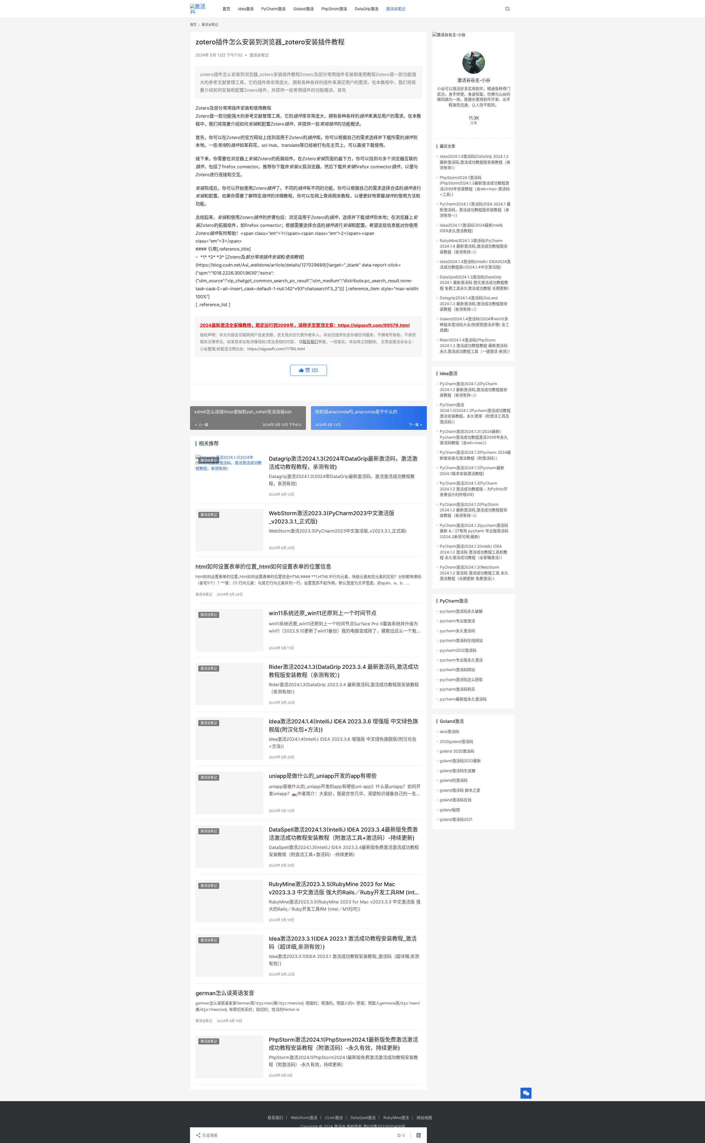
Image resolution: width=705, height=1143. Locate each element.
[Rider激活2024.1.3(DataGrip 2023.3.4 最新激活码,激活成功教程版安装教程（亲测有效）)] (229, 684)
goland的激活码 (454, 780)
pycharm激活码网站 (457, 669)
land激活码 (449, 731)
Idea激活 (246, 8)
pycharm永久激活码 (457, 630)
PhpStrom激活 (334, 8)
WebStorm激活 (304, 1117)
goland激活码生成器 (457, 770)
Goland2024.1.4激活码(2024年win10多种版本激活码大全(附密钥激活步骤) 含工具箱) (474, 324)
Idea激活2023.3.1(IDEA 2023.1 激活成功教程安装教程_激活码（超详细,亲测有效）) (343, 942)
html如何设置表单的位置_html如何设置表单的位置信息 (263, 566)
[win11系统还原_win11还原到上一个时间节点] (229, 630)
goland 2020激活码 (457, 751)
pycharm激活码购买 (457, 689)
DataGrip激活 (366, 8)
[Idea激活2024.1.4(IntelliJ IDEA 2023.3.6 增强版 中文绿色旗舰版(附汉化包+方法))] (229, 738)
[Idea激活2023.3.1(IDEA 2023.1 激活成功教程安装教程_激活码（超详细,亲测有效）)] (229, 956)
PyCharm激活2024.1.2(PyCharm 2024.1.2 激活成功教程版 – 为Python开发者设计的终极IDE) (474, 489)
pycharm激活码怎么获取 (461, 679)
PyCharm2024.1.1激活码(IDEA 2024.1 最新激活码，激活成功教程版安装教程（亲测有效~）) (475, 210)
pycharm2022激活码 (458, 650)
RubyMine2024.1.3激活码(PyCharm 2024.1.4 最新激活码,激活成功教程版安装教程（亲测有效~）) (474, 246)
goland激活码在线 (455, 799)
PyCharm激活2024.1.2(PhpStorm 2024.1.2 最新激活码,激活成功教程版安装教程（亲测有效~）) (473, 510)
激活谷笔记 (395, 8)
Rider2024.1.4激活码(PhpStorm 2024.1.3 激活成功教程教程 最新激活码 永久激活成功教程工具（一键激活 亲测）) (475, 346)
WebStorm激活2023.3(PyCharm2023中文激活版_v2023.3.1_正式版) (331, 517)
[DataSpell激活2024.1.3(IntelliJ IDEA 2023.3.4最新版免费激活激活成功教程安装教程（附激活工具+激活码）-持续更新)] (229, 847)
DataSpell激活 (363, 1117)
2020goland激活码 (456, 741)
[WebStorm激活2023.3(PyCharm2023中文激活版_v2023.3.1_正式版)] (229, 530)
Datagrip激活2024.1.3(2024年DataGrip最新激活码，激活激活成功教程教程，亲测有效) (343, 462)
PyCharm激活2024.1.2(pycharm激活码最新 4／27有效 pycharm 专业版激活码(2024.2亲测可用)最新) (474, 531)
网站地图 (424, 1117)
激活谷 (340, 1126)
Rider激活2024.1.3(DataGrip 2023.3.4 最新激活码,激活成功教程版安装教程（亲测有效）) (344, 671)
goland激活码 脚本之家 (460, 790)
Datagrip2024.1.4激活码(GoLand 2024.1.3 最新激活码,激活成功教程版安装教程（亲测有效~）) (474, 303)
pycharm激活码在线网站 (461, 640)
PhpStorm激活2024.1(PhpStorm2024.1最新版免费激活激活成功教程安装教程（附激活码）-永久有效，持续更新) (343, 1043)
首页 (226, 8)
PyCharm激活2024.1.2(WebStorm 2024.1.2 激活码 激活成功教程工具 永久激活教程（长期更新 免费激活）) (474, 573)
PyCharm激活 (273, 8)
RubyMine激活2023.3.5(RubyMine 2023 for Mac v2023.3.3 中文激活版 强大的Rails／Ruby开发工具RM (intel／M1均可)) (344, 888)
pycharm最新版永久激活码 (463, 699)
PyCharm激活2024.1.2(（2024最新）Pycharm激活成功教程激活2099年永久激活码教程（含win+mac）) (474, 437)
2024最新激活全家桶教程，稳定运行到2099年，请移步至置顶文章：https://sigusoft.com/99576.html (305, 325)
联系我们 (310, 341)
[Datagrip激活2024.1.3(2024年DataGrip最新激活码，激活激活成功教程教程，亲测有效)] (229, 476)
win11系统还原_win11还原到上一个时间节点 (322, 613)
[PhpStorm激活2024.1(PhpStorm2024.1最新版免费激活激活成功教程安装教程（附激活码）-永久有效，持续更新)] (229, 1057)
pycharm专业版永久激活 (461, 660)
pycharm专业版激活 (457, 620)
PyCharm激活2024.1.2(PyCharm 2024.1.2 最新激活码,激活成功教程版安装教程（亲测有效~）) (473, 389)
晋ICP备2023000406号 (384, 1126)
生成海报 (209, 1135)
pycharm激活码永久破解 (461, 611)
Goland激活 (303, 8)
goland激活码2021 (456, 819)
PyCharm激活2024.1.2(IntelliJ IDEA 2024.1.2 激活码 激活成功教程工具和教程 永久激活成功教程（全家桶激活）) (473, 552)
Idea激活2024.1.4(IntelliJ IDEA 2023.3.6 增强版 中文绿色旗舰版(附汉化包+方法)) (343, 725)
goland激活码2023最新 (460, 760)
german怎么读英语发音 (225, 993)
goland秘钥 (450, 809)
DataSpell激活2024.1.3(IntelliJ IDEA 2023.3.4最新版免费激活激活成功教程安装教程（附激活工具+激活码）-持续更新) (343, 833)
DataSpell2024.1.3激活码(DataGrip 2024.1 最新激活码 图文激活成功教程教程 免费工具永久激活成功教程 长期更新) (474, 282)
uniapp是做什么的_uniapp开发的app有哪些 (323, 776)
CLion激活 (334, 1117)
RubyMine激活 (396, 1117)
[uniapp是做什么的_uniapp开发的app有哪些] (229, 793)
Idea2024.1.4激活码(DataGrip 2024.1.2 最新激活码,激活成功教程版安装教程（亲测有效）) (475, 162)
